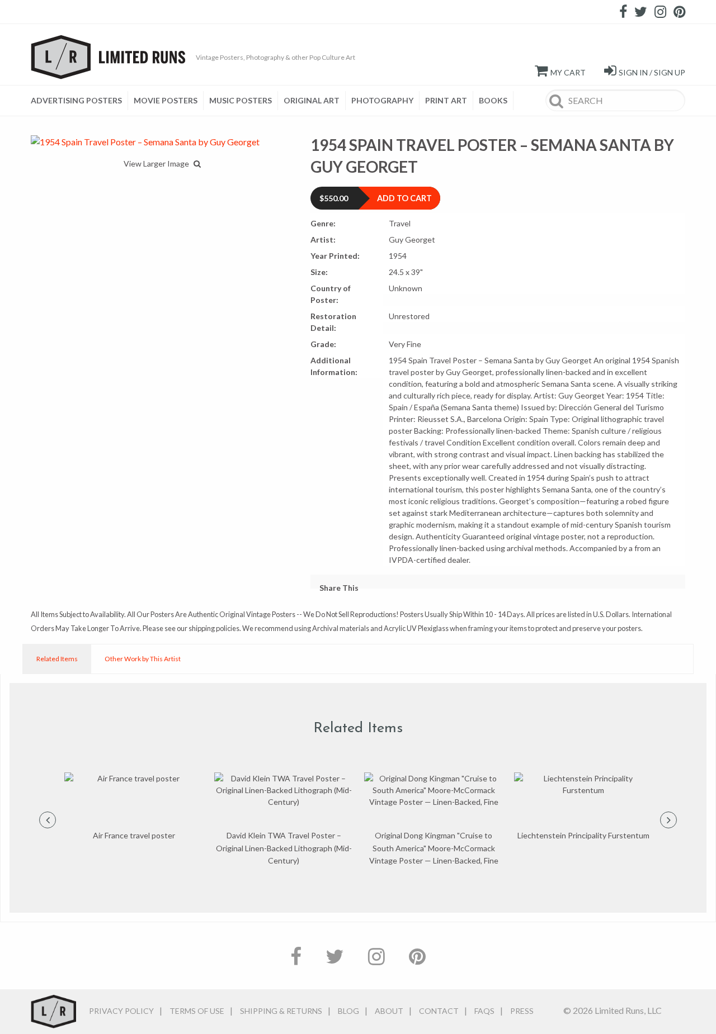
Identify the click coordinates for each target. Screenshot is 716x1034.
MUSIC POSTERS (240, 100)
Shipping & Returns (281, 1011)
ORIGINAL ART (312, 100)
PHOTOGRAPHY (382, 100)
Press (522, 1011)
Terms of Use (196, 1011)
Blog (348, 1011)
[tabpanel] (134, 807)
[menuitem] (79, 100)
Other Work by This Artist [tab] (143, 658)
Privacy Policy (121, 1011)
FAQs (484, 1011)
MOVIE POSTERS (165, 100)
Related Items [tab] (57, 658)
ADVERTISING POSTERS (76, 100)
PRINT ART (446, 100)
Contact (439, 1011)
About (389, 1011)
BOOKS (493, 100)
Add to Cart (404, 198)
